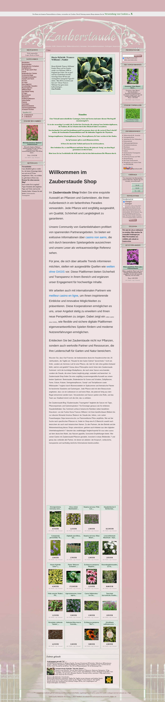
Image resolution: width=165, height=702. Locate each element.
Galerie (126, 151)
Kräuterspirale (128, 141)
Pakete (24, 102)
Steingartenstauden (29, 77)
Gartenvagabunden (29, 108)
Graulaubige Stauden (29, 86)
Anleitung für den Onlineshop (133, 139)
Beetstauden (26, 64)
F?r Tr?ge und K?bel (29, 70)
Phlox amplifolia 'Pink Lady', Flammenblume (132, 267)
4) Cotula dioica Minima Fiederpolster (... (133, 125)
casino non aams (96, 237)
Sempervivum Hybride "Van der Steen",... (70, 669)
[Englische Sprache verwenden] (126, 46)
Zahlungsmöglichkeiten (131, 143)
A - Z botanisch (27, 115)
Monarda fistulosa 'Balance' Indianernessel (32, 143)
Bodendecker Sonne (29, 73)
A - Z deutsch (27, 117)
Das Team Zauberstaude (131, 160)
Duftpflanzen (26, 68)
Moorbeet (25, 97)
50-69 (137, 188)
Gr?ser (24, 81)
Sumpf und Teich (28, 79)
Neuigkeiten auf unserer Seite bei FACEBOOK (132, 163)
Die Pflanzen (127, 154)
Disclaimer (127, 147)
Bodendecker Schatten (30, 66)
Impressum (117, 46)
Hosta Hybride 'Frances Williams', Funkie (62, 58)
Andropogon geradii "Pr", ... (57, 661)
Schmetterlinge (27, 75)
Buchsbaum (26, 95)
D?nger (24, 93)
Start (49, 50)
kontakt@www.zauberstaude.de (92, 696)
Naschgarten (26, 84)
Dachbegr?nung (28, 91)
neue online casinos (107, 430)
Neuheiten (25, 62)
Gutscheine (26, 100)
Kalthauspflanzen (28, 99)
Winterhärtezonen (129, 149)
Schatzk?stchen (28, 109)
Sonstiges (25, 104)
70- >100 (137, 191)
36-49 (137, 185)
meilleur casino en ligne (63, 295)
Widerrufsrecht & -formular (132, 135)
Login (27, 55)
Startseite (47, 46)
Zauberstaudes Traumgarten (132, 153)
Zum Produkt (56, 89)
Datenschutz (61, 46)
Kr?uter (25, 82)
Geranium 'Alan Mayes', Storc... (133, 87)
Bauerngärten (27, 88)
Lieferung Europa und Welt (132, 156)
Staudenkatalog (128, 158)
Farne (24, 72)
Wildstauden (26, 90)
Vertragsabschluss (129, 137)
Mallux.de (113, 696)
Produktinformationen (130, 145)
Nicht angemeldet (32, 53)
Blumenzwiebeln (28, 106)
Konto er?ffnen (34, 55)
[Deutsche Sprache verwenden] (124, 46)
